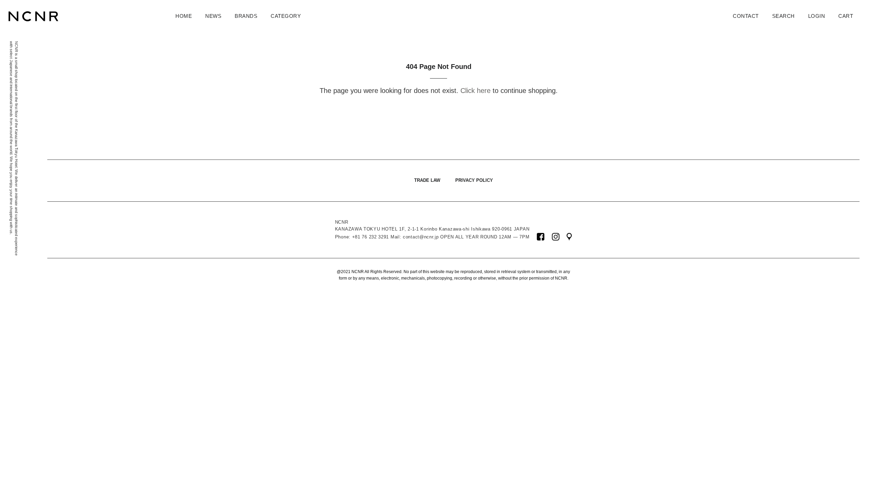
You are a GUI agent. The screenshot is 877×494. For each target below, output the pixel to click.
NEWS (213, 16)
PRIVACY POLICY (474, 180)
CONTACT (746, 16)
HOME (183, 16)
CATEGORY (286, 16)
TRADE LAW (427, 180)
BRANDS (246, 16)
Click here (475, 90)
